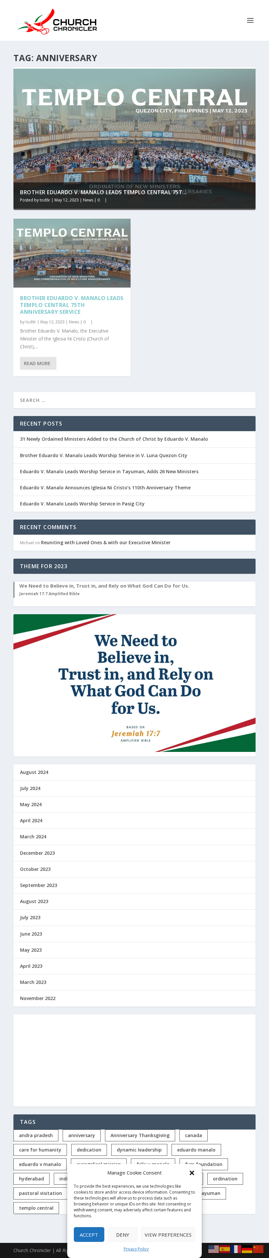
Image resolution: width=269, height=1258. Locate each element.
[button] (192, 1173)
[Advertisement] (134, 1060)
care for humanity (40, 1150)
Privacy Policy (136, 1249)
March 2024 (33, 836)
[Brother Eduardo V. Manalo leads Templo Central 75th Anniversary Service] (72, 253)
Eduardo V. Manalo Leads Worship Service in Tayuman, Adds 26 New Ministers (109, 471)
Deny (122, 1234)
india (65, 1179)
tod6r (45, 200)
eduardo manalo (196, 1150)
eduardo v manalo (40, 1164)
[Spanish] (225, 1249)
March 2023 (33, 982)
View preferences (168, 1234)
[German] (247, 1249)
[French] (236, 1249)
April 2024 (31, 820)
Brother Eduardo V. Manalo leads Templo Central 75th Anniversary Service (72, 304)
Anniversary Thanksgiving (140, 1135)
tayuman (209, 1193)
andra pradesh (36, 1135)
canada (193, 1135)
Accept (89, 1234)
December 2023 (37, 853)
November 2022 (37, 998)
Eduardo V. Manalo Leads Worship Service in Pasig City (82, 504)
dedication (89, 1150)
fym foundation (203, 1164)
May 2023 (31, 950)
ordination (225, 1179)
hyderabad (31, 1179)
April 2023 (31, 966)
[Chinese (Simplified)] (258, 1249)
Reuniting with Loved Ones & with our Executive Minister (106, 542)
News (88, 200)
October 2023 (35, 869)
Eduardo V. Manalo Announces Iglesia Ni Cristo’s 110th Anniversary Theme (105, 487)
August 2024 (34, 772)
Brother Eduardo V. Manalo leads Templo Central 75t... (103, 192)
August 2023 (34, 901)
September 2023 (38, 885)
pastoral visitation (40, 1193)
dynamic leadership (139, 1150)
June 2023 (31, 934)
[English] (213, 1249)
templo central (36, 1208)
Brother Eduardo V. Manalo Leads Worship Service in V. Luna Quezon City (103, 455)
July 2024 (30, 788)
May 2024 (31, 804)
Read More (37, 363)
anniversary (81, 1135)
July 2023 (30, 917)
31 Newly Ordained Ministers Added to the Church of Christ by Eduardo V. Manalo (114, 439)
